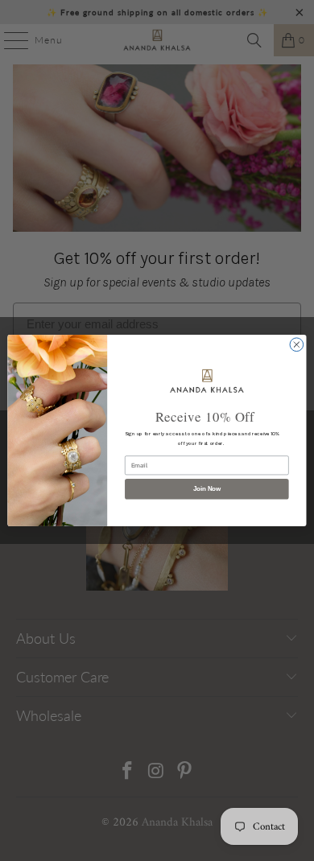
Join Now (207, 488)
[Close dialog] (297, 345)
